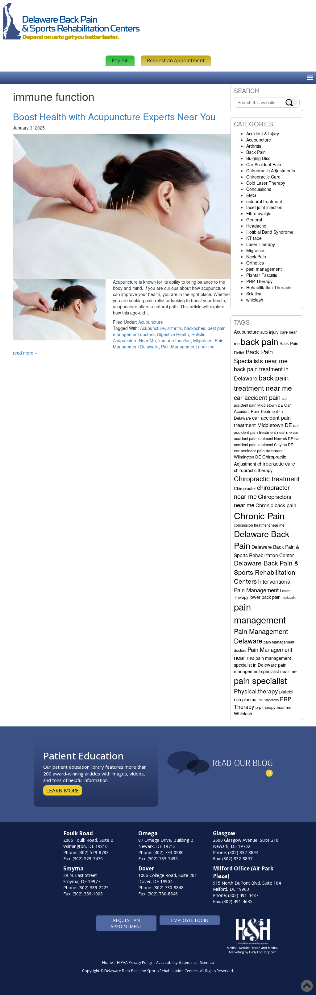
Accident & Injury (262, 133)
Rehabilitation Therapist (269, 287)
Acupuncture (150, 322)
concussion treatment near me (259, 525)
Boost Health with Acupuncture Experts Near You (114, 116)
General (254, 219)
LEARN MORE (62, 790)
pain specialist (260, 680)
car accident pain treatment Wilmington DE (258, 454)
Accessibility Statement (176, 962)
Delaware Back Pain (261, 539)
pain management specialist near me (265, 667)
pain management (264, 269)
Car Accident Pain (263, 164)
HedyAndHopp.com (262, 952)
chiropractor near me (262, 491)
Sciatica (253, 293)
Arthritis (253, 146)
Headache (256, 226)
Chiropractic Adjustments (270, 170)
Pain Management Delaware (261, 635)
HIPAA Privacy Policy (134, 962)
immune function (174, 340)
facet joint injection (264, 207)
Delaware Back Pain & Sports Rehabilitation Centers (266, 572)
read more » (25, 353)
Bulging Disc (258, 158)
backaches (194, 328)
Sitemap (207, 962)
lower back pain (265, 597)
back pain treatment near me (263, 382)
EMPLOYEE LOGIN (189, 920)
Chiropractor (245, 488)
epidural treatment (264, 201)
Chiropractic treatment (267, 478)
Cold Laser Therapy (265, 183)
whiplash (254, 300)
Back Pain (256, 152)
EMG (251, 195)
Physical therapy (256, 691)
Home (107, 962)
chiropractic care (276, 463)
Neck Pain (256, 256)
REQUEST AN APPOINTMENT (126, 923)
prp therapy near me (273, 707)
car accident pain (257, 397)
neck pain (289, 597)
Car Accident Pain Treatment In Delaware (262, 411)
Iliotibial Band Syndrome (269, 232)
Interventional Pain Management (263, 585)
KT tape (254, 238)
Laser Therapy (260, 244)
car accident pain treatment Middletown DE (263, 421)
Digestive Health (173, 334)
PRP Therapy (259, 281)
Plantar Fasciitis (261, 275)
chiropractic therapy (253, 470)
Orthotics (255, 263)
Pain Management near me (187, 346)
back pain (259, 341)
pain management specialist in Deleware (262, 661)
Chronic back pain (276, 505)
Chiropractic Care (263, 177)
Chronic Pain (259, 515)
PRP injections (268, 699)
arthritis (174, 328)
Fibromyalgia (259, 213)
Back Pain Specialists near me (261, 356)
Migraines (202, 340)
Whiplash (243, 713)
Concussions (258, 189)
